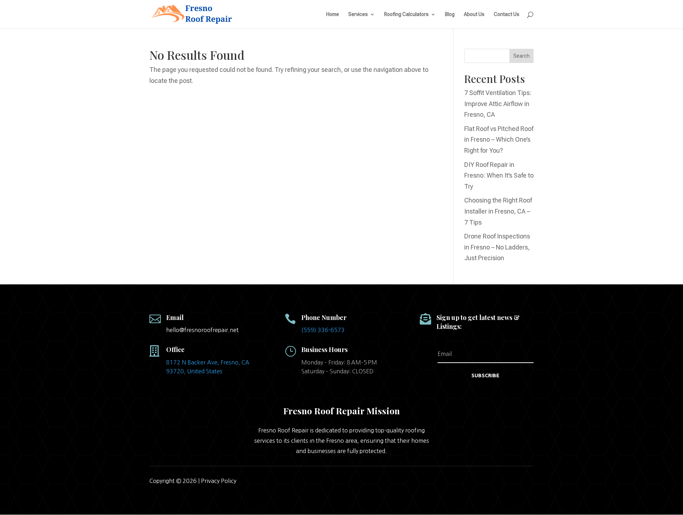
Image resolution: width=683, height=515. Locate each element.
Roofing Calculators (406, 14)
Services (358, 14)
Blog (450, 14)
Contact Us (506, 14)
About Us (474, 14)
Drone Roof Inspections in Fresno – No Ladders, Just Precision (497, 247)
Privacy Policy (218, 481)
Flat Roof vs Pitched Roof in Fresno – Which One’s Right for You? (498, 139)
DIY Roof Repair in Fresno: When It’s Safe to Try (499, 175)
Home (332, 14)
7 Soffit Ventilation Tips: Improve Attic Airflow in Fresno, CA (497, 103)
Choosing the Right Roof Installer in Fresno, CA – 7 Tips (498, 211)
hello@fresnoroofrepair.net (202, 330)
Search (521, 56)
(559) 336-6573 (323, 330)
